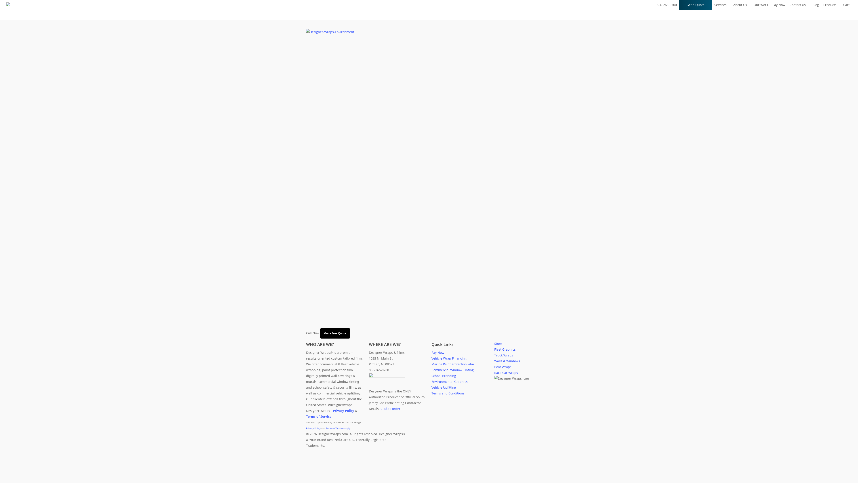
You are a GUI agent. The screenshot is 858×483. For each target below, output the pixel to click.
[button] (429, 480)
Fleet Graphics (505, 349)
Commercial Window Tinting (452, 370)
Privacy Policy (313, 428)
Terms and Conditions (448, 393)
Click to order (390, 409)
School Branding (443, 376)
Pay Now (437, 352)
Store (498, 343)
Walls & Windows (507, 361)
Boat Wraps (502, 367)
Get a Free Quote (335, 333)
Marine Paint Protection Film (452, 364)
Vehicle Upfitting (443, 387)
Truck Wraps (503, 355)
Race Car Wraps (506, 373)
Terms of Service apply (338, 428)
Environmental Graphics (449, 381)
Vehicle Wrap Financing (449, 358)
